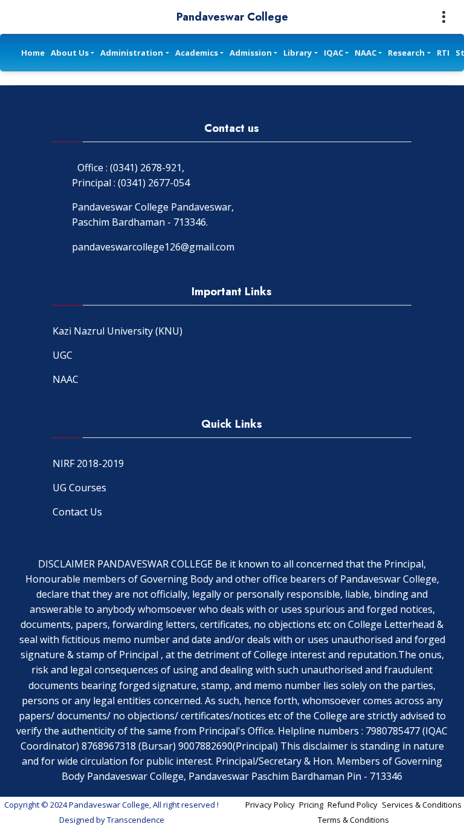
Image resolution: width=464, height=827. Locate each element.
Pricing (311, 804)
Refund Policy (352, 804)
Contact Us (77, 511)
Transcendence (135, 819)
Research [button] (406, 52)
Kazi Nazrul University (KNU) (117, 331)
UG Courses (79, 487)
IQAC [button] (333, 52)
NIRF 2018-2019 (88, 463)
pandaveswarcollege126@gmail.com (153, 246)
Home (33, 52)
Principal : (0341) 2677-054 (131, 182)
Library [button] (297, 52)
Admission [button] (251, 52)
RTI (443, 52)
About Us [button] (70, 52)
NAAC (66, 379)
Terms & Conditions (353, 819)
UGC (62, 355)
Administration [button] (131, 52)
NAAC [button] (365, 52)
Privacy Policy (270, 804)
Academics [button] (196, 52)
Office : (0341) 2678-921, (130, 167)
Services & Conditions (422, 804)
